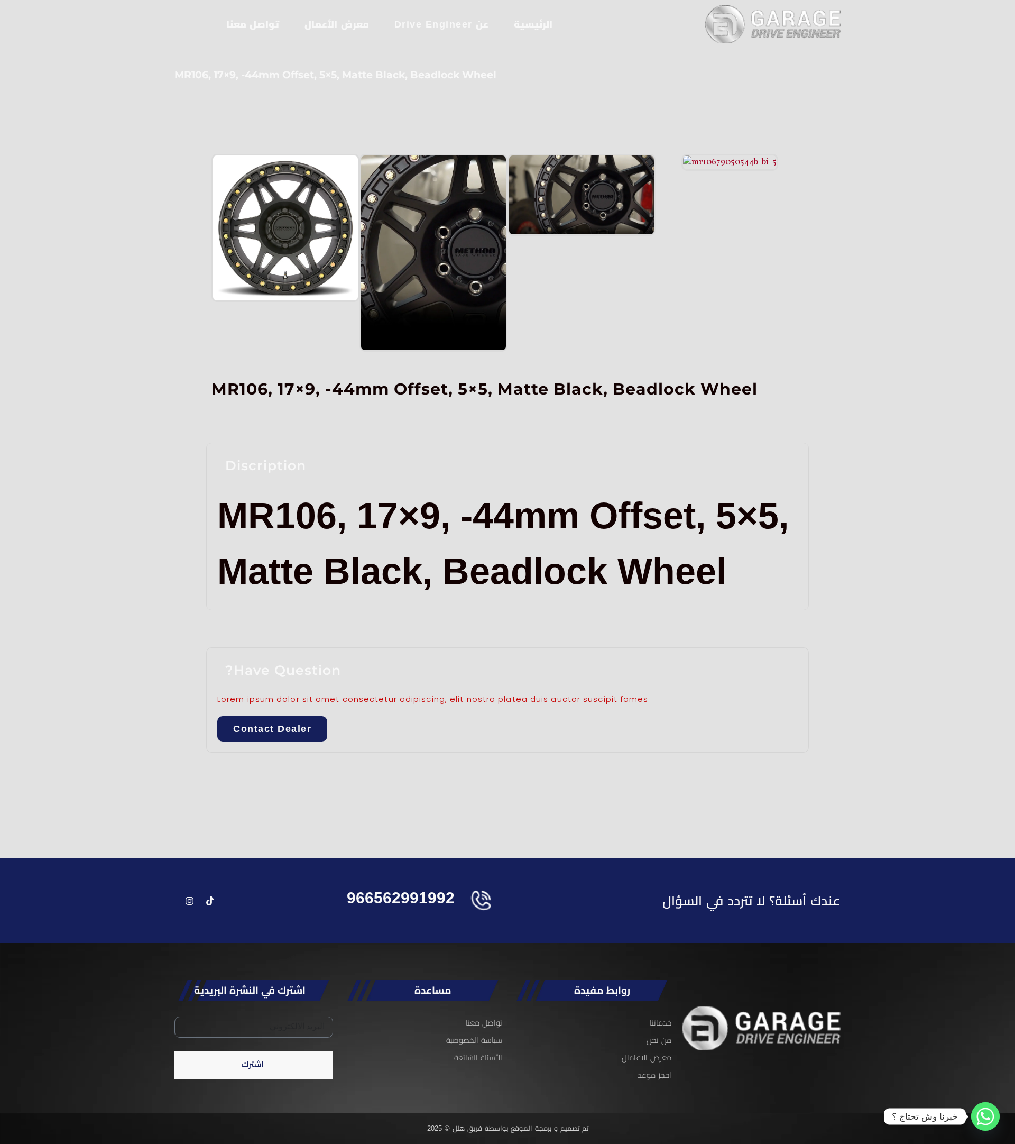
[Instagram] (189, 901)
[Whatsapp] (985, 1116)
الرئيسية (533, 24)
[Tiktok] (210, 901)
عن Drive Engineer (441, 24)
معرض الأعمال (336, 24)
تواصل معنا (253, 24)
